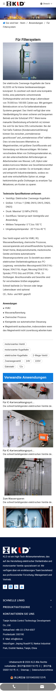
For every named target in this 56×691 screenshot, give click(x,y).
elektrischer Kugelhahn (16, 355)
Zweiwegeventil (13, 361)
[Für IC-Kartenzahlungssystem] (28, 396)
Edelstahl (9, 366)
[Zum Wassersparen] (28, 492)
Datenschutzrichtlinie (42, 670)
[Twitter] (16, 587)
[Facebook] (5, 587)
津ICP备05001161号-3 (28, 666)
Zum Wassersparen (13, 496)
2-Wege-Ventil (40, 355)
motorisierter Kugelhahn (17, 349)
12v (21, 366)
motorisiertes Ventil (15, 344)
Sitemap (25, 670)
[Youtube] (22, 587)
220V (37, 361)
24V (28, 361)
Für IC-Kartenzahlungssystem (19, 399)
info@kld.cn (17, 639)
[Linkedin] (10, 587)
